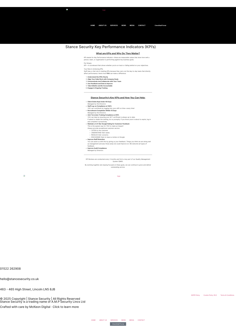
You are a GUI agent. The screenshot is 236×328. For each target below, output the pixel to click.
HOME (93, 25)
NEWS (124, 25)
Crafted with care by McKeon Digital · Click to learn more (39, 307)
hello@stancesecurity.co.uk (19, 279)
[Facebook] (216, 3)
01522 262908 (10, 268)
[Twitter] (227, 3)
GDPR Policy (195, 295)
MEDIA (132, 25)
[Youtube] (232, 3)
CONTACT (141, 25)
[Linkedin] (221, 3)
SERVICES (114, 25)
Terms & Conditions (227, 295)
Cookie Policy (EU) (210, 295)
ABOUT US (102, 25)
